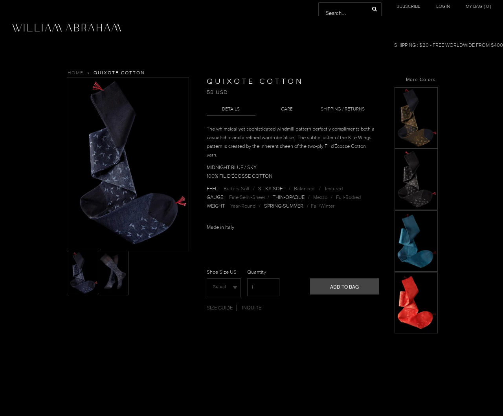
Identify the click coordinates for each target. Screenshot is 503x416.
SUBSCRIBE (408, 6)
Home (76, 73)
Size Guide (220, 308)
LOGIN (443, 6)
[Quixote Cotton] (416, 147)
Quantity (256, 272)
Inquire (251, 308)
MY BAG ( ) (478, 6)
